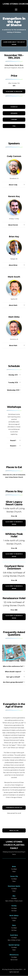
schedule (14, 107)
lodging (14, 119)
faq (14, 126)
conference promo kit (14, 807)
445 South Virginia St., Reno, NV (14, 68)
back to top (14, 830)
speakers (14, 113)
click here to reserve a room (14, 523)
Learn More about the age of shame (14, 43)
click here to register (14, 91)
